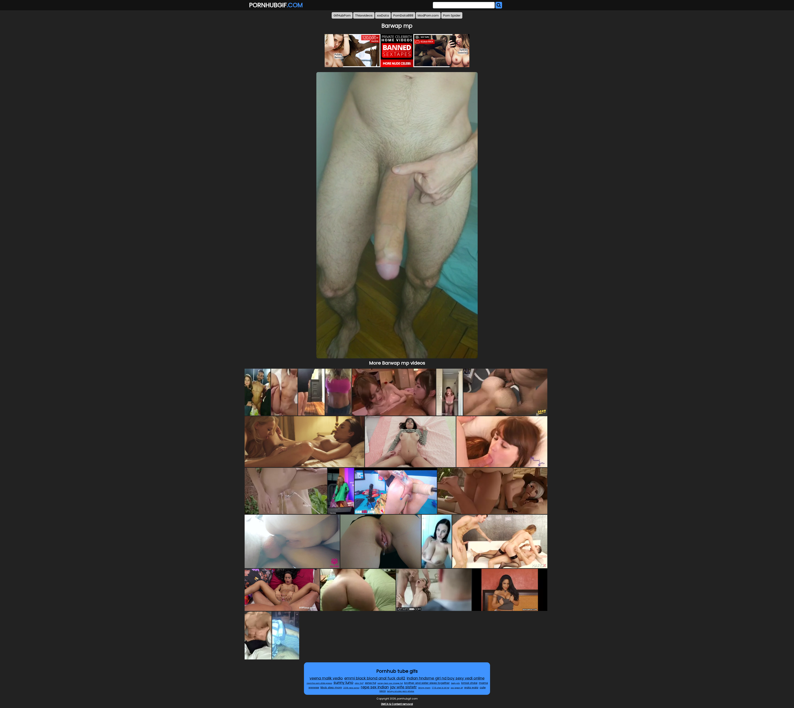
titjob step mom (331, 687)
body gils (455, 683)
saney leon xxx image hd (390, 683)
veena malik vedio (326, 678)
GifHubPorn (342, 15)
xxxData (383, 15)
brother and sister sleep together (427, 683)
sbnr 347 (359, 683)
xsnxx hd (370, 683)
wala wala (471, 687)
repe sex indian (375, 687)
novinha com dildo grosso (319, 683)
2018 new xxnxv (351, 687)
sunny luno (343, 682)
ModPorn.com (428, 15)
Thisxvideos (364, 15)
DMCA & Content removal (397, 704)
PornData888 (403, 15)
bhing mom (424, 687)
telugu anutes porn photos (400, 691)
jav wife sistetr (403, 687)
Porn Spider (451, 15)
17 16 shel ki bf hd (440, 687)
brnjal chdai (469, 683)
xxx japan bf (457, 687)
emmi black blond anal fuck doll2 (374, 678)
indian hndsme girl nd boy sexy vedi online (445, 678)
